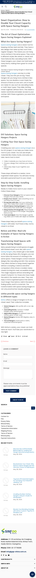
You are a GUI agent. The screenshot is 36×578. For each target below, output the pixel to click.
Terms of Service (6, 426)
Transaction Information (9, 428)
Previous (5, 341)
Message (6, 368)
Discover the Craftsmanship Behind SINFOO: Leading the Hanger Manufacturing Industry (23, 450)
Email (5, 361)
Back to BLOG (18, 400)
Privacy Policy (5, 421)
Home (2, 10)
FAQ (2, 419)
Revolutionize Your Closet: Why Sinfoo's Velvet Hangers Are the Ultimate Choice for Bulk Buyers (23, 465)
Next (32, 341)
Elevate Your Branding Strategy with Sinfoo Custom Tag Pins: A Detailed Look (23, 510)
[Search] (5, 6)
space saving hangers (23, 148)
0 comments (31, 29)
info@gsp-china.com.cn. (16, 552)
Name (5, 354)
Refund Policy (5, 424)
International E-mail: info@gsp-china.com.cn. (18, 1)
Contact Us (5, 416)
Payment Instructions (8, 438)
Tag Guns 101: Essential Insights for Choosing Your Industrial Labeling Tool (23, 480)
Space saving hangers (9, 45)
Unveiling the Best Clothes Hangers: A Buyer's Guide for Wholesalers (22, 495)
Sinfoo (3, 300)
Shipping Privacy (6, 431)
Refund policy (5, 436)
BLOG (7, 10)
